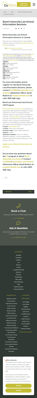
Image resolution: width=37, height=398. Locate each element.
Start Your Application (24, 4)
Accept (18, 385)
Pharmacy (18, 274)
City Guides (11, 351)
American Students (26, 328)
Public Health (18, 279)
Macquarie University (11, 320)
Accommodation (26, 323)
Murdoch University (11, 325)
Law (18, 262)
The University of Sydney (11, 342)
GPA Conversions (25, 309)
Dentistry (18, 260)
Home (5, 12)
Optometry (18, 272)
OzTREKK (14, 90)
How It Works (26, 304)
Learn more (20, 218)
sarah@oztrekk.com (21, 96)
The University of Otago (11, 335)
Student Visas (25, 321)
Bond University (13, 60)
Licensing (25, 295)
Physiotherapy (18, 277)
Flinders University (11, 310)
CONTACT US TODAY (21, 237)
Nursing (18, 267)
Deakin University (11, 308)
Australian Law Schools (22, 162)
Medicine (18, 265)
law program (16, 116)
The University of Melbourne (11, 328)
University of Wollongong (11, 349)
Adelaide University (11, 298)
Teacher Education (18, 286)
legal (29, 369)
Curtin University (11, 306)
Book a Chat (26, 311)
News (12, 12)
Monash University (11, 323)
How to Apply (26, 302)
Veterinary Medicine (19, 289)
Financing (25, 316)
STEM (18, 284)
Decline (18, 390)
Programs (18, 252)
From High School (25, 332)
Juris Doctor (24, 55)
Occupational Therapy (18, 269)
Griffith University (11, 313)
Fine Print (25, 326)
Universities (11, 295)
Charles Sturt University (11, 303)
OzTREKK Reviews (25, 314)
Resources (26, 298)
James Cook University (11, 315)
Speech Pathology (18, 282)
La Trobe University (11, 318)
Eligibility (26, 306)
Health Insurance (25, 319)
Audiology (18, 255)
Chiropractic (19, 257)
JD (30, 55)
